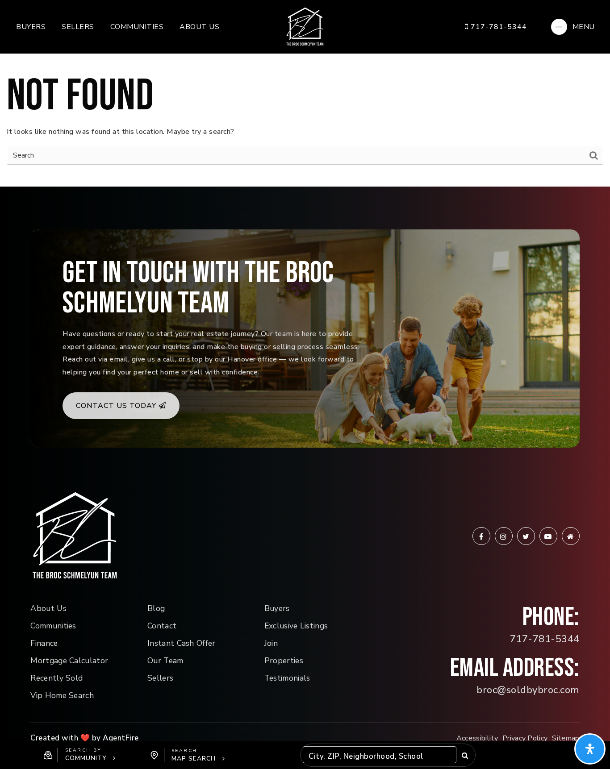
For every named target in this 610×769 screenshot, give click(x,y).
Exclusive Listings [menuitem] (296, 625)
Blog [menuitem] (156, 608)
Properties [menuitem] (283, 660)
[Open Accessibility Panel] (590, 749)
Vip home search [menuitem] (62, 695)
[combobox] (310, 757)
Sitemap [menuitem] (565, 738)
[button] (80, 755)
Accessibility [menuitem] (477, 738)
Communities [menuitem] (137, 27)
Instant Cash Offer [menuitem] (181, 643)
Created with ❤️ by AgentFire (84, 738)
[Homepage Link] (305, 26)
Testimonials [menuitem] (287, 678)
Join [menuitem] (271, 643)
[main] (305, 93)
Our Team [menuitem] (165, 660)
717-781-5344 (497, 27)
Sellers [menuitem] (78, 27)
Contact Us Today (117, 406)
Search (464, 755)
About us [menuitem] (199, 27)
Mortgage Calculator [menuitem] (69, 660)
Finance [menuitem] (44, 643)
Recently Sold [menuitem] (56, 678)
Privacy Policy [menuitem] (524, 738)
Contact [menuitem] (161, 625)
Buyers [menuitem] (31, 27)
